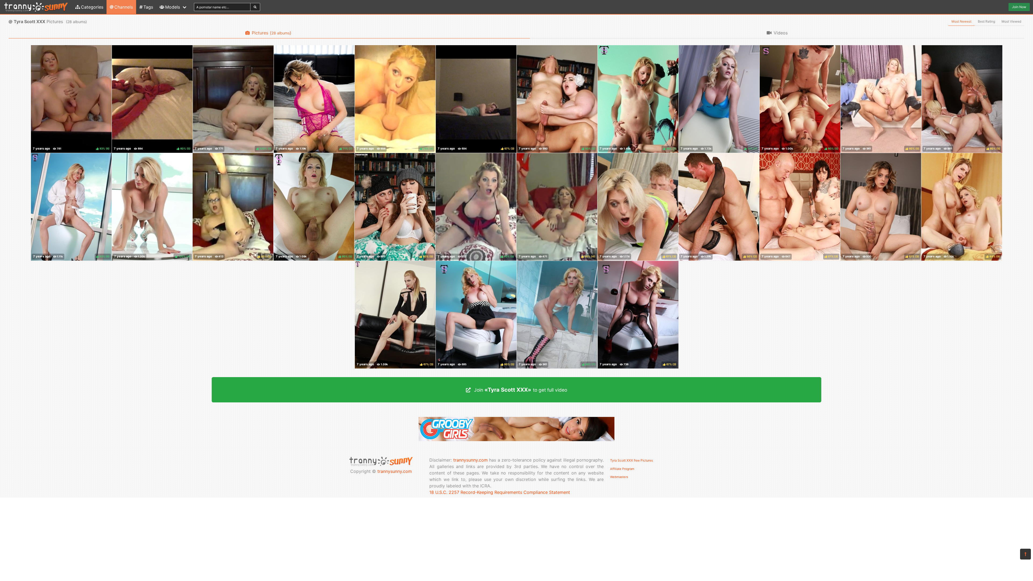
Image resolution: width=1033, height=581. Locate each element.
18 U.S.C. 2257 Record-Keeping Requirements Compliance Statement (499, 492)
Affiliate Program (622, 469)
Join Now (1019, 7)
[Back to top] (1025, 554)
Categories (92, 7)
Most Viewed (1011, 21)
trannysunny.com (394, 471)
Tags (148, 7)
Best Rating (986, 21)
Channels (123, 7)
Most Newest (961, 21)
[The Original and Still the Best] (516, 439)
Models (172, 7)
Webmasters (619, 477)
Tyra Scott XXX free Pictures (631, 460)
